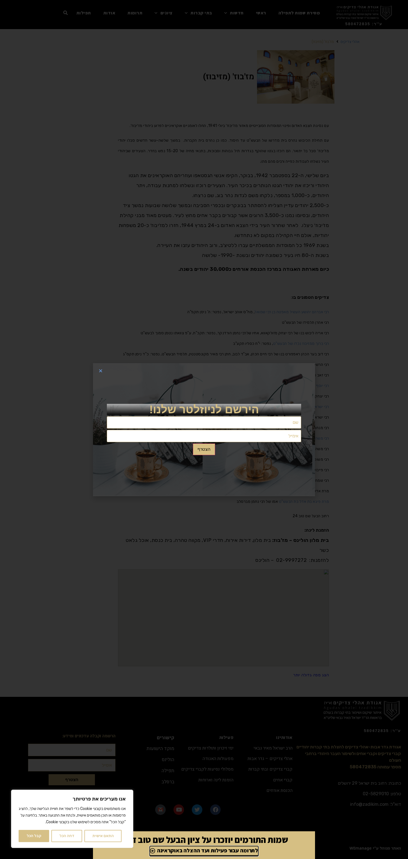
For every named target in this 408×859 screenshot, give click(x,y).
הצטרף (204, 449)
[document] (204, 429)
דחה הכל (66, 835)
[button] (101, 371)
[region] (72, 819)
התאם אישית (103, 835)
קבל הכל (34, 835)
